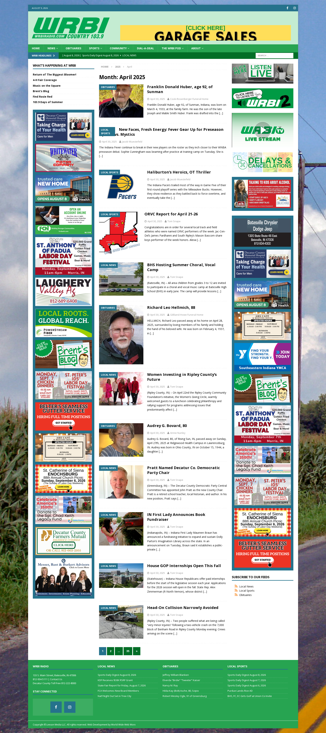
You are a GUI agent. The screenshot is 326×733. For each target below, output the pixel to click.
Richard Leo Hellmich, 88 (171, 307)
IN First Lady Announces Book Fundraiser (176, 517)
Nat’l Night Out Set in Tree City (114, 696)
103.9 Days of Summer (48, 102)
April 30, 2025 (157, 99)
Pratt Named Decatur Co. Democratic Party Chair (183, 470)
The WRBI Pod (171, 48)
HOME (36, 48)
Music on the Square (47, 85)
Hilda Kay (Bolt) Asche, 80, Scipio (181, 690)
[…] (221, 113)
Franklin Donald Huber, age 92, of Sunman (180, 89)
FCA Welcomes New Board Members (118, 690)
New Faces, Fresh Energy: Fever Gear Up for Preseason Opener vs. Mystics (161, 132)
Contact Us (56, 679)
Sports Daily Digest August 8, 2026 (117, 675)
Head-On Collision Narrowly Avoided (182, 607)
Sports (94, 48)
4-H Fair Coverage (45, 80)
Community (118, 48)
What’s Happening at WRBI (54, 65)
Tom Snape (174, 221)
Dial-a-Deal (145, 48)
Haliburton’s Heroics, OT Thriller (179, 172)
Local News (246, 586)
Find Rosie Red (42, 96)
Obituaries (73, 48)
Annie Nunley (177, 433)
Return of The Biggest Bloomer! (54, 74)
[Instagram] (294, 8)
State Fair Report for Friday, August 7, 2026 (122, 685)
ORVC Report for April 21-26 (171, 214)
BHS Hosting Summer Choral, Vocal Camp (181, 267)
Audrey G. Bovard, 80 (167, 425)
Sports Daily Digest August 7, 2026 (247, 680)
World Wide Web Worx (123, 724)
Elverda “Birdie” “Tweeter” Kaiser (181, 680)
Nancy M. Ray (170, 685)
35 (127, 651)
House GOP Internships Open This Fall (184, 565)
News (51, 48)
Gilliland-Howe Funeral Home (186, 314)
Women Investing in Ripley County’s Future (182, 377)
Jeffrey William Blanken (176, 675)
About (196, 48)
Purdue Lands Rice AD (240, 690)
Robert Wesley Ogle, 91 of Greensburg (185, 696)
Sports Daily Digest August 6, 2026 (247, 685)
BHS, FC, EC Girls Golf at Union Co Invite (250, 696)
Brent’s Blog (41, 91)
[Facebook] (287, 8)
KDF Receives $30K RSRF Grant (115, 680)
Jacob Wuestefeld (132, 141)
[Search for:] (274, 55)
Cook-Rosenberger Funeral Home (189, 99)
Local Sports (246, 590)
